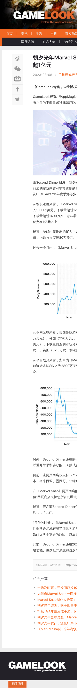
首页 (9, 33)
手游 (39, 33)
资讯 (24, 33)
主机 (54, 33)
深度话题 (27, 42)
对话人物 (48, 42)
